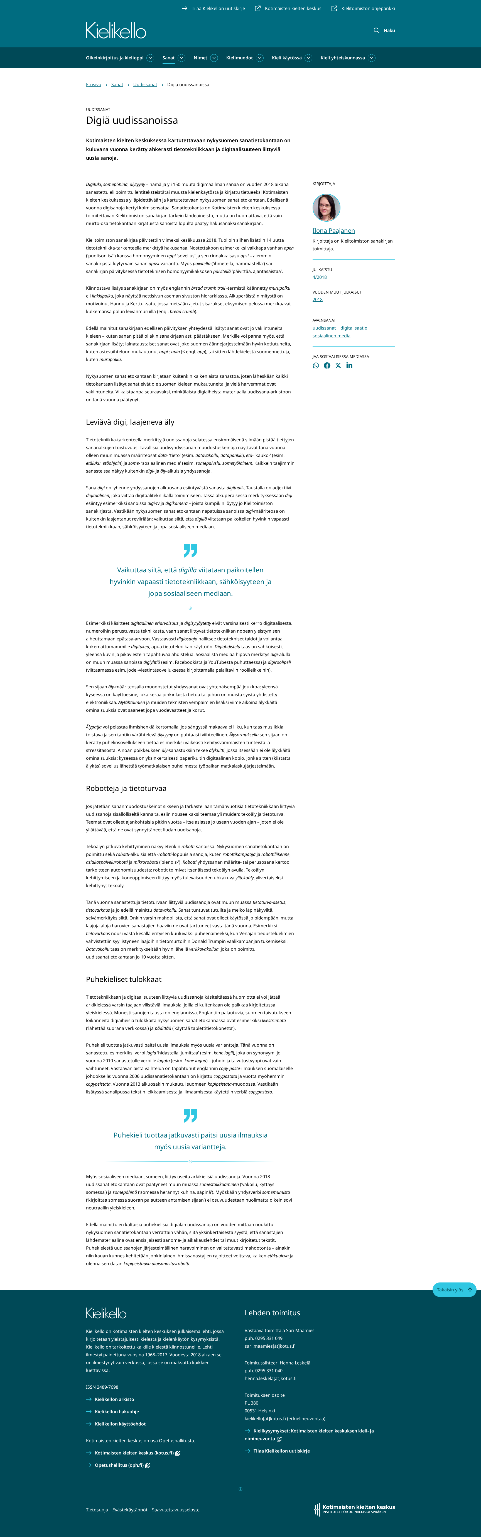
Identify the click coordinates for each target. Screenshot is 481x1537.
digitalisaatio (353, 328)
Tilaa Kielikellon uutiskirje (282, 1451)
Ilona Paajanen (334, 230)
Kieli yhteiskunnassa (343, 58)
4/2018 (320, 277)
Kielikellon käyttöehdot (120, 1424)
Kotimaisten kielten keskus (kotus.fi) (137, 1453)
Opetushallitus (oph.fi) (122, 1465)
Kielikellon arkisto (114, 1399)
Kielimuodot (239, 58)
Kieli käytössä (287, 58)
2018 (318, 299)
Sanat (169, 58)
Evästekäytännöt (130, 1510)
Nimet (200, 58)
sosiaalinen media (331, 336)
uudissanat (324, 328)
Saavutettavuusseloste (176, 1510)
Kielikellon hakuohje (117, 1411)
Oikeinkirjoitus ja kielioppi (115, 58)
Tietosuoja (97, 1510)
